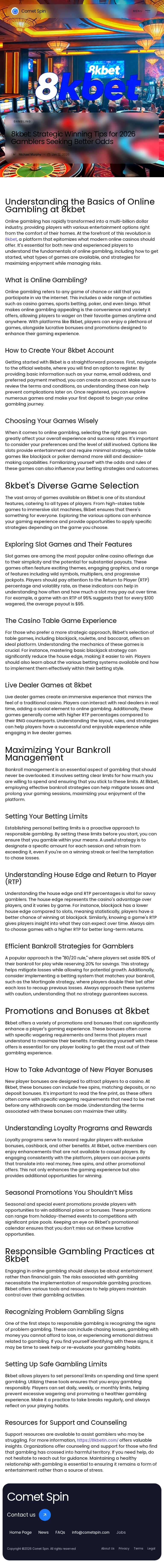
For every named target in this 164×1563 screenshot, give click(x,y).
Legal (151, 1548)
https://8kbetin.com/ (97, 1440)
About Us (107, 1548)
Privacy (124, 1548)
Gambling (22, 121)
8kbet (11, 239)
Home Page (21, 1532)
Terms (138, 1548)
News (43, 1532)
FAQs (60, 1532)
